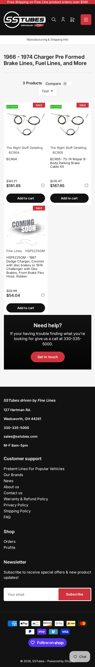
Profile (9, 547)
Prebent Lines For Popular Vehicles (34, 468)
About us (11, 487)
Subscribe (74, 594)
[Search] (53, 19)
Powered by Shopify (61, 661)
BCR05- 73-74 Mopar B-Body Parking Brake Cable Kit (68, 162)
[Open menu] (86, 19)
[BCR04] (25, 124)
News (8, 480)
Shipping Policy (17, 511)
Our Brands (13, 474)
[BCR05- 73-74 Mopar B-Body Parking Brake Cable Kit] (69, 124)
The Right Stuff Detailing (24, 148)
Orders (10, 541)
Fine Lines (14, 251)
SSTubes (38, 661)
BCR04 (11, 159)
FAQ (7, 517)
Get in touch (48, 357)
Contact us (13, 493)
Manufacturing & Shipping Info (47, 39)
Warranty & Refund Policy (26, 499)
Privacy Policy (16, 505)
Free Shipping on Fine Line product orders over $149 (47, 2)
